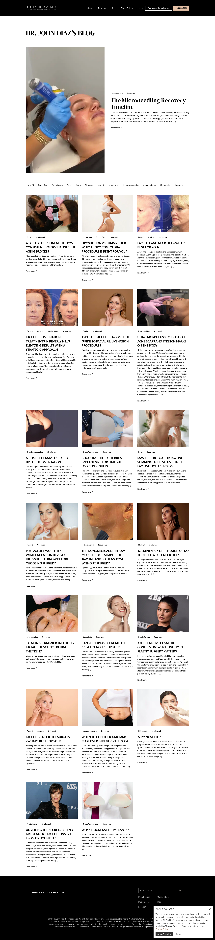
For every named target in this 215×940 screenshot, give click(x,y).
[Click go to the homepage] (41, 8)
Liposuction (179, 185)
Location (139, 8)
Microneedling (165, 185)
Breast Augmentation (130, 185)
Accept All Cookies (164, 934)
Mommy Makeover (149, 185)
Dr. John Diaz (144, 897)
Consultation (163, 897)
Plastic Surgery (57, 185)
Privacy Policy (150, 919)
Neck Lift (101, 185)
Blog (159, 902)
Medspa (114, 8)
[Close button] (210, 909)
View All (31, 185)
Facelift (78, 185)
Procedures (103, 8)
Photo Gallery (127, 8)
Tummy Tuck (43, 185)
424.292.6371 (181, 8)
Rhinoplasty (89, 185)
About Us (91, 8)
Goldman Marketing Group (108, 919)
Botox (69, 185)
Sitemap (141, 919)
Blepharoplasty (113, 185)
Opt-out (178, 934)
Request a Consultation (158, 8)
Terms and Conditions (128, 919)
